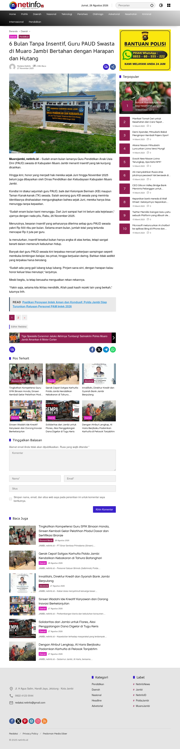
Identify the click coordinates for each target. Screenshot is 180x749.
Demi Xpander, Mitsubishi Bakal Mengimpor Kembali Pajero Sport (150, 134)
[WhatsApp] (113, 350)
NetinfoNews (143, 684)
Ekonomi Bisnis (18, 380)
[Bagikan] (113, 67)
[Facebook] (92, 350)
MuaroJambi (143, 706)
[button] (151, 5)
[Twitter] (99, 350)
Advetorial (89, 380)
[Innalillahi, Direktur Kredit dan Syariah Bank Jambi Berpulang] (99, 374)
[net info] (26, 5)
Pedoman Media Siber (55, 733)
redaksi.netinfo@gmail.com (30, 702)
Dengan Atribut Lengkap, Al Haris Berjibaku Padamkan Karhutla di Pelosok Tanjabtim (98, 428)
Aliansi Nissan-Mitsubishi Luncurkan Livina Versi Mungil (148, 147)
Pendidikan (24, 36)
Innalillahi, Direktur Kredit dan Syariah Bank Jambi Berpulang (98, 391)
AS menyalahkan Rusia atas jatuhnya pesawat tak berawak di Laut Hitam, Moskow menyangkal (150, 174)
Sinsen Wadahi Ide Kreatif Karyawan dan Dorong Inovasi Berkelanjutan (25, 428)
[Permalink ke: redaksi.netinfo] (13, 67)
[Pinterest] (25, 721)
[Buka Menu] (169, 5)
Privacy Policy (30, 733)
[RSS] (44, 721)
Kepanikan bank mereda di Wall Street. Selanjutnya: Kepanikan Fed (149, 201)
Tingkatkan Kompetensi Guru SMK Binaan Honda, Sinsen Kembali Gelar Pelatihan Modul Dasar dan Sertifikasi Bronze (26, 392)
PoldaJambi (142, 700)
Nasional (96, 695)
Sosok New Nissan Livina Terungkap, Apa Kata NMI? (146, 160)
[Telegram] (106, 350)
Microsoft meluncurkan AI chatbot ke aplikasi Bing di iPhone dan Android (151, 227)
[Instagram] (38, 721)
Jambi (139, 689)
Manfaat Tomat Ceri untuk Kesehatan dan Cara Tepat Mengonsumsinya (147, 120)
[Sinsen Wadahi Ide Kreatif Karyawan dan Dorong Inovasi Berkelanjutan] (26, 410)
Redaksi (13, 733)
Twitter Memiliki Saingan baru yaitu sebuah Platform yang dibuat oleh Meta (151, 214)
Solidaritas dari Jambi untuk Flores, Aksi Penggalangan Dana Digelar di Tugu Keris (61, 428)
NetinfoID (141, 695)
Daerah (13, 36)
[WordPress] (31, 721)
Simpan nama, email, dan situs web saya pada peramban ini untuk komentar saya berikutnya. (59, 498)
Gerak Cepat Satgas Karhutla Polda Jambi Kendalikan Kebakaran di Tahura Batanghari (62, 392)
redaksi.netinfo (24, 66)
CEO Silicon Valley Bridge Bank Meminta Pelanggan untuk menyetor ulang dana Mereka (149, 187)
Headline (97, 700)
